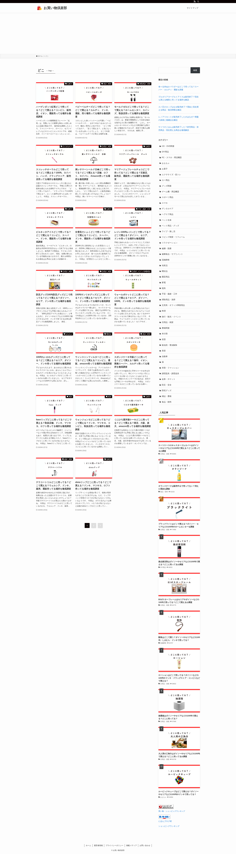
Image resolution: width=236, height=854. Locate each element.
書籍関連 (165, 328)
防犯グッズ (166, 390)
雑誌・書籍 (166, 396)
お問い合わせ (145, 845)
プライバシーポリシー (114, 845)
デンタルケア (167, 208)
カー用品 (165, 180)
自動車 (165, 356)
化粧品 (165, 265)
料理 (164, 311)
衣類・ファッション (170, 368)
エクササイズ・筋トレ (171, 174)
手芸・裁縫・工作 (169, 294)
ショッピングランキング (168, 826)
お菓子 (165, 169)
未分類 (165, 333)
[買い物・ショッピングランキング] (165, 808)
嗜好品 (165, 271)
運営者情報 (98, 845)
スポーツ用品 (167, 197)
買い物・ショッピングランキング (171, 811)
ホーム (88, 845)
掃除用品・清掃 (168, 299)
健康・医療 (166, 248)
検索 (195, 70)
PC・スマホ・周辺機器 (172, 157)
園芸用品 (165, 277)
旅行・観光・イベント (171, 317)
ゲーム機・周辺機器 (170, 192)
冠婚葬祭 (165, 260)
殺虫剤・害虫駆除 (169, 345)
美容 (164, 351)
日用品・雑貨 (167, 322)
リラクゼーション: (170, 243)
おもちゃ (165, 163)
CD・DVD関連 (168, 146)
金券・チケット (168, 379)
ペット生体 (166, 220)
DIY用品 (165, 152)
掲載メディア (131, 845)
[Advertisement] (118, 33)
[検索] (198, 1)
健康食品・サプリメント (172, 254)
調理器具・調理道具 (170, 373)
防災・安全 (166, 385)
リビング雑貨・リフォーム (173, 237)
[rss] (194, 1)
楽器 (164, 339)
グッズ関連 (166, 186)
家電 (164, 282)
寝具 (164, 288)
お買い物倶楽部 (55, 8)
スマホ (165, 203)
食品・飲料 (166, 402)
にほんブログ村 (165, 821)
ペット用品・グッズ (170, 226)
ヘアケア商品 (167, 214)
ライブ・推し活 (168, 231)
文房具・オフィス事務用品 (173, 305)
